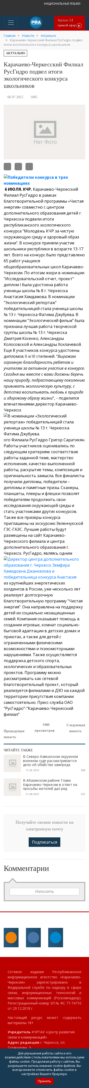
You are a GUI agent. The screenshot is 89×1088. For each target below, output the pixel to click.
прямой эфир (67, 22)
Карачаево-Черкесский (55, 189)
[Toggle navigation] (11, 23)
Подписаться (44, 842)
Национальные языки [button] (62, 3)
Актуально (15, 53)
